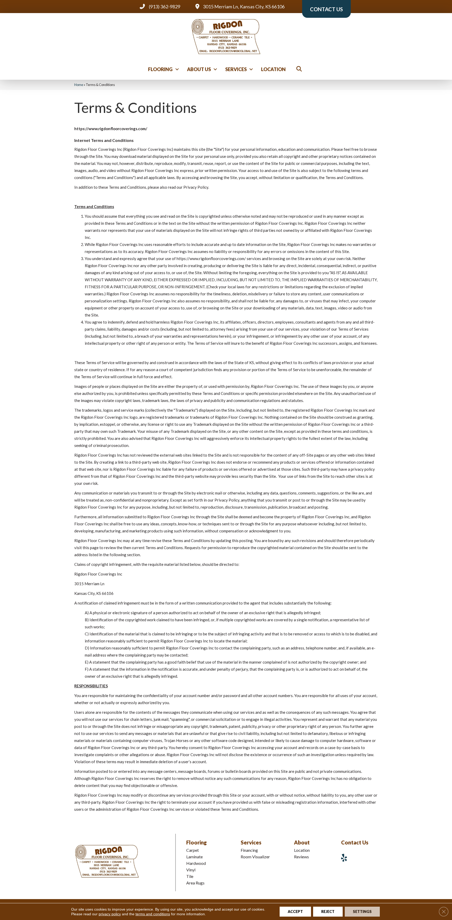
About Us (199, 69)
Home (78, 85)
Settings (362, 911)
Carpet (192, 850)
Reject (328, 911)
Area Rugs (195, 882)
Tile (189, 876)
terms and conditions (152, 914)
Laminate (194, 856)
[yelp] (346, 858)
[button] (177, 69)
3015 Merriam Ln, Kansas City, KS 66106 (244, 6)
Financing (249, 850)
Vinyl (190, 869)
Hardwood (196, 863)
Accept (295, 911)
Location (273, 69)
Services (236, 69)
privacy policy (110, 914)
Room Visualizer (255, 856)
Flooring (160, 69)
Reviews (301, 856)
